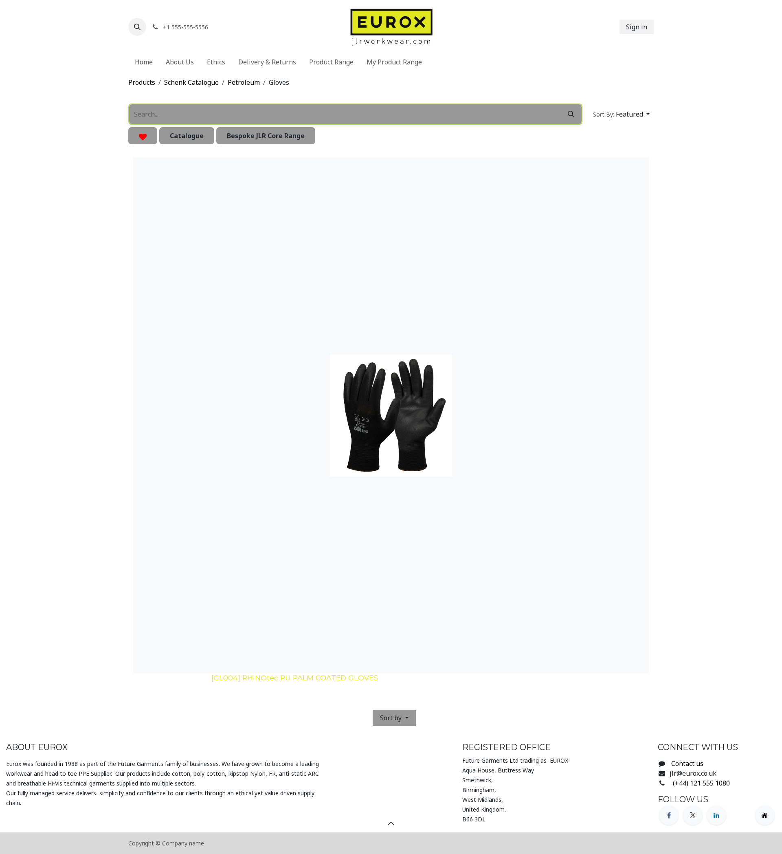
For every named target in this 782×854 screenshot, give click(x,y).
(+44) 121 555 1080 (700, 783)
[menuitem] (143, 62)
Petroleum (244, 82)
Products (141, 82)
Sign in (636, 26)
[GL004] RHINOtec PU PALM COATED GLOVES (294, 677)
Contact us (687, 763)
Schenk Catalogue (191, 82)
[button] (137, 27)
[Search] (571, 114)
